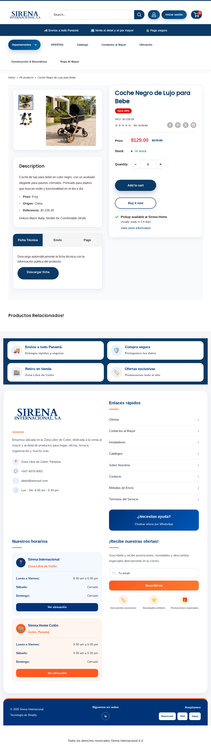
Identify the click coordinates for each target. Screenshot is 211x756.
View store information (136, 228)
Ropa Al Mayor (69, 61)
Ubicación (145, 44)
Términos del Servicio (154, 499)
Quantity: (121, 164)
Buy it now (135, 203)
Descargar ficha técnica (38, 274)
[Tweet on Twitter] (186, 125)
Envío (58, 240)
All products (26, 77)
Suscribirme (154, 585)
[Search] (139, 14)
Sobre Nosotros (154, 465)
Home (11, 77)
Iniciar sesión (174, 14)
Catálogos (154, 453)
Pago (87, 240)
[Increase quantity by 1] (160, 164)
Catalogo (82, 44)
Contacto (154, 476)
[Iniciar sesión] (154, 14)
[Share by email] (193, 125)
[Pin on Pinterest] (178, 125)
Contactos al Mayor (114, 44)
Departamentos (21, 44)
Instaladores (154, 442)
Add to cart (136, 185)
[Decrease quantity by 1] (135, 164)
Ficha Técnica (28, 240)
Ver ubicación (57, 607)
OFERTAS (57, 44)
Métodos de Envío (154, 488)
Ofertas (154, 419)
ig (105, 716)
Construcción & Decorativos (29, 61)
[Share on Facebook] (170, 125)
